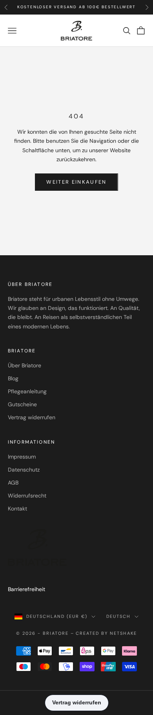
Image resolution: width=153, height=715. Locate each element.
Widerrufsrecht (27, 495)
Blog (13, 378)
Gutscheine (22, 404)
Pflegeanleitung (27, 391)
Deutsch (118, 616)
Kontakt (17, 508)
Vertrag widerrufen (31, 417)
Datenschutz (24, 469)
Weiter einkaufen (76, 182)
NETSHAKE (123, 633)
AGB (13, 482)
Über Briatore (24, 365)
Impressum (22, 456)
